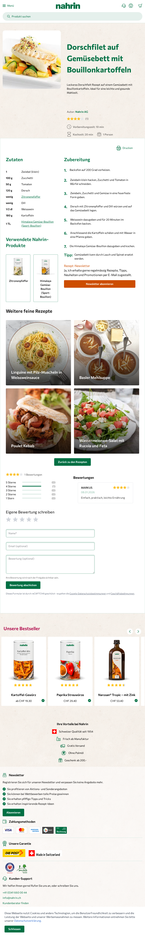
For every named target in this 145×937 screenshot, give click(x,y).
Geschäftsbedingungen (122, 593)
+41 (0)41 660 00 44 (15, 892)
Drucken (128, 147)
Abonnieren (13, 812)
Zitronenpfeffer (30, 196)
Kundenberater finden (16, 903)
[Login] (132, 5)
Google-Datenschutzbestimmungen (87, 593)
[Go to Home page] (68, 5)
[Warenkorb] (140, 5)
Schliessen (14, 929)
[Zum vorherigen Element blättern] (130, 631)
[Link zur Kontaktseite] (125, 6)
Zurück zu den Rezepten (72, 461)
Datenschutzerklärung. (28, 920)
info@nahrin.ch (12, 897)
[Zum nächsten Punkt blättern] (138, 631)
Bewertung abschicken (23, 585)
